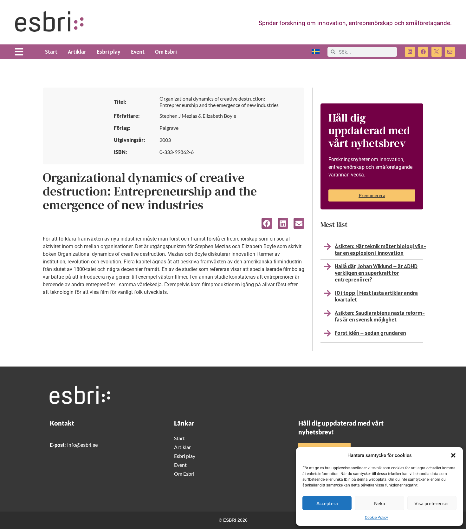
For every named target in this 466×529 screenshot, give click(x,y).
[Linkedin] (410, 52)
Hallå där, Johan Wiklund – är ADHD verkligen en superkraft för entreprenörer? (376, 272)
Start (51, 51)
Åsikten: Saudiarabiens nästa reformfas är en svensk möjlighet (380, 316)
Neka (379, 503)
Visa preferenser (431, 503)
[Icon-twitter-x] (436, 52)
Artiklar (77, 51)
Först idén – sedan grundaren (370, 332)
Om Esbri (166, 51)
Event (138, 51)
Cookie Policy (376, 517)
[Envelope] (450, 52)
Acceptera (327, 503)
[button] (453, 455)
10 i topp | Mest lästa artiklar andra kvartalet (376, 296)
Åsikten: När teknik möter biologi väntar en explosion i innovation (380, 249)
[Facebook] (423, 52)
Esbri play (108, 51)
